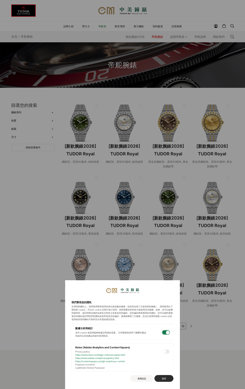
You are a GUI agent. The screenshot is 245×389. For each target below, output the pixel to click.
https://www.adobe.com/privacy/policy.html (97, 358)
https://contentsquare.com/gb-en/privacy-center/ (100, 361)
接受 (164, 378)
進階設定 (142, 378)
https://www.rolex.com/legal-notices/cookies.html (100, 355)
